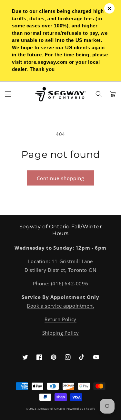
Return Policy (60, 319)
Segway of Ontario (51, 408)
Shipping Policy (60, 332)
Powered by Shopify (80, 408)
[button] (8, 94)
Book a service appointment (60, 305)
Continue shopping (60, 178)
